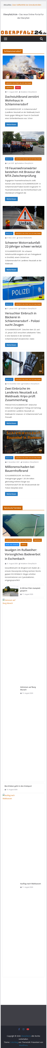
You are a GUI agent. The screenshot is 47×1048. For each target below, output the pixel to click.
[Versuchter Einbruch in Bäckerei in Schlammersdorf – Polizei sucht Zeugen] (23, 288)
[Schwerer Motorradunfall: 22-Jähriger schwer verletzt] (23, 218)
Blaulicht (9, 159)
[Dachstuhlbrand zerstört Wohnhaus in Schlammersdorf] (23, 67)
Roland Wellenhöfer (25, 238)
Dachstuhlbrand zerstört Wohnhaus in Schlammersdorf (22, 100)
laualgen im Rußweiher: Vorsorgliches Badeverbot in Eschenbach (22, 554)
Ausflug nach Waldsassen (30, 883)
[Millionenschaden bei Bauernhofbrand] (23, 442)
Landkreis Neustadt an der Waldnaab (18, 83)
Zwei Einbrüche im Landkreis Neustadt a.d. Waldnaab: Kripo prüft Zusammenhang (21, 394)
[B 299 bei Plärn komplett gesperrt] (10, 591)
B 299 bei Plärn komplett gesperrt (30, 589)
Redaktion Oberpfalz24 (29, 92)
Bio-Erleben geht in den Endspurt (18, 786)
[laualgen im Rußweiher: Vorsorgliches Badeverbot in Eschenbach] (23, 525)
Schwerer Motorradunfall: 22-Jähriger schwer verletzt (23, 244)
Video (18, 87)
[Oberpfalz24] (23, 31)
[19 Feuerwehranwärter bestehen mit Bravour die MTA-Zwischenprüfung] (23, 143)
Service (23, 544)
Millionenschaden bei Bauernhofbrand (19, 469)
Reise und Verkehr (12, 544)
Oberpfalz (9, 87)
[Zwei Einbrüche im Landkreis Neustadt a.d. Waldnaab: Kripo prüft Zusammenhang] (23, 363)
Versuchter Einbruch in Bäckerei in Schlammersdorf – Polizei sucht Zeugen (22, 319)
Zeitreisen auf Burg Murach (28, 688)
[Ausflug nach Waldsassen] (10, 885)
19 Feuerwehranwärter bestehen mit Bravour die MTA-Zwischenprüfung (22, 172)
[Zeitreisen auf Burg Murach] (10, 690)
